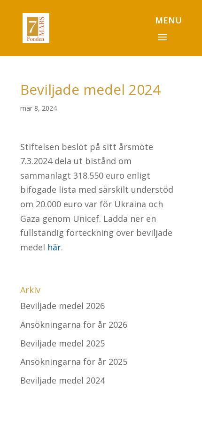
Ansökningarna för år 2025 (73, 361)
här (54, 247)
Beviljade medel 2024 (62, 380)
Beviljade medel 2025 (62, 343)
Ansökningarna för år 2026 (73, 324)
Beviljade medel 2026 (62, 305)
